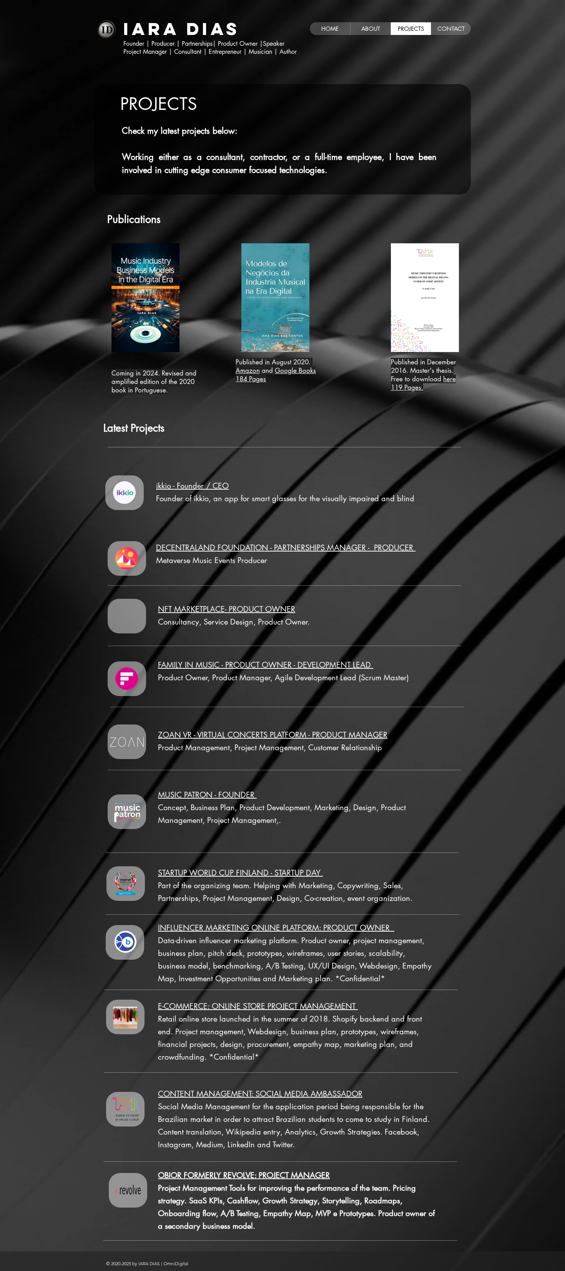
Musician (261, 52)
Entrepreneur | (228, 52)
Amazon (248, 370)
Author (288, 52)
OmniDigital (175, 1263)
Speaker (274, 44)
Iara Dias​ (181, 29)
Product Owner (238, 44)
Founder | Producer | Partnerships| (170, 44)
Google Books (295, 370)
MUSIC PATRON (185, 795)
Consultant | (191, 52)
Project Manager (146, 52)
